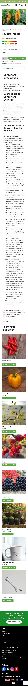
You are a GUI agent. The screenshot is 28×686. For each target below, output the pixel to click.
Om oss (4, 638)
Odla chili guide (10, 312)
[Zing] (14, 435)
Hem (3, 29)
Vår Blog (4, 642)
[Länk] (22, 5)
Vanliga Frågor (6, 633)
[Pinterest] (16, 669)
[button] (19, 5)
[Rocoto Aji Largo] (14, 335)
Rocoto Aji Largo (6, 360)
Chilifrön (8, 29)
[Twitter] (8, 669)
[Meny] (16, 5)
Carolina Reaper (14, 121)
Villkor (3, 635)
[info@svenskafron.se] (3, 676)
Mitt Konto (4, 631)
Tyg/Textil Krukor (7, 529)
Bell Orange (5, 393)
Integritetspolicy (6, 640)
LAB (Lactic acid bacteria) (8, 654)
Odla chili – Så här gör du (8, 652)
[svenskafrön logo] (5, 5)
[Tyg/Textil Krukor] (14, 504)
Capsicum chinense (16, 29)
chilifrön (5, 138)
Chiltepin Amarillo (6, 426)
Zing (3, 460)
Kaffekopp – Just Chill (8, 562)
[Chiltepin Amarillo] (14, 401)
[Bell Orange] (14, 368)
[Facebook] (4, 669)
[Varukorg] (25, 5)
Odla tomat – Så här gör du (9, 650)
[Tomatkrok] (14, 571)
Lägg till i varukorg (17, 58)
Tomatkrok (5, 596)
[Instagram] (12, 669)
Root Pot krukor (6, 496)
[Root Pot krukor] (14, 471)
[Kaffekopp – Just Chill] (14, 537)
